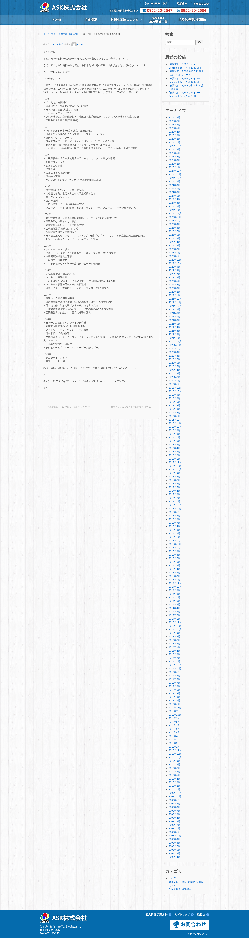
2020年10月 (175, 348)
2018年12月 (175, 419)
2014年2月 (174, 615)
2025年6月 (174, 149)
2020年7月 (174, 359)
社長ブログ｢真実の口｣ (69, 34)
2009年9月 (174, 803)
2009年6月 (174, 814)
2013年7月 (174, 640)
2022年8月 (174, 270)
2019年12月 (175, 384)
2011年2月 (174, 743)
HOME (57, 19)
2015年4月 (174, 569)
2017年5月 (174, 487)
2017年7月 (174, 480)
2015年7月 (174, 558)
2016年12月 (175, 505)
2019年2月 (174, 412)
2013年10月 (175, 629)
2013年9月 (174, 633)
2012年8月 (174, 679)
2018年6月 (174, 441)
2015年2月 (174, 576)
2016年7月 (174, 522)
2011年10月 (175, 714)
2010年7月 (174, 768)
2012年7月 (174, 682)
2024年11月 (175, 174)
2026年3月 (174, 135)
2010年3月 (174, 782)
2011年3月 (174, 739)
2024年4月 (174, 199)
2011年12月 (175, 707)
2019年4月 (174, 405)
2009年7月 (174, 810)
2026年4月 (174, 131)
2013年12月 (175, 622)
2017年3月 (174, 494)
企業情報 (91, 19)
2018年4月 (174, 448)
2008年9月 (174, 839)
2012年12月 (175, 665)
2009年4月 (174, 817)
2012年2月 (174, 700)
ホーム (46, 34)
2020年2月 (174, 377)
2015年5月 (174, 565)
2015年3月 (174, 572)
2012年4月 (174, 693)
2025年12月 (175, 146)
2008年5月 (174, 853)
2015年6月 (174, 561)
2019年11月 (175, 387)
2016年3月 (174, 530)
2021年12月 (175, 298)
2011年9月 (174, 718)
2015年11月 (175, 544)
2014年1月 (174, 618)
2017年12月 (175, 462)
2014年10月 (175, 586)
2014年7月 (174, 597)
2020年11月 (175, 345)
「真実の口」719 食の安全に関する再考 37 (68, 407)
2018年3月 (174, 451)
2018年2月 (174, 455)
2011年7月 (174, 725)
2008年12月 (175, 832)
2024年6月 (174, 192)
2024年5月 (174, 195)
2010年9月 (174, 761)
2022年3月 (174, 288)
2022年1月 (174, 295)
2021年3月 (174, 330)
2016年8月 (174, 519)
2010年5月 (174, 775)
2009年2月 (174, 825)
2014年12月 (175, 583)
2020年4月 (174, 370)
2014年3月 (174, 611)
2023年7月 (174, 231)
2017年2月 (174, 498)
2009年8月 (174, 807)
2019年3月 (174, 409)
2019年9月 (174, 394)
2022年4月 (174, 284)
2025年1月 (174, 167)
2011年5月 (174, 732)
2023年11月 (175, 217)
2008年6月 (174, 849)
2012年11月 (175, 668)
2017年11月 (175, 466)
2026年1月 (174, 142)
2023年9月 (174, 224)
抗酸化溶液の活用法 (192, 19)
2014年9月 (174, 590)
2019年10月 (175, 391)
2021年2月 (174, 334)
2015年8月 (174, 554)
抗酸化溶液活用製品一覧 (158, 19)
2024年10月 (175, 178)
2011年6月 (174, 729)
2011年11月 (175, 711)
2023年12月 (175, 213)
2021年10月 (175, 306)
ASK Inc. (81, 44)
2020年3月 (174, 373)
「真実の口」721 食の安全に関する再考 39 (130, 407)
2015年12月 (175, 540)
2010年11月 (175, 753)
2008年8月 (174, 842)
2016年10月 (175, 512)
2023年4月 (174, 242)
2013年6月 (174, 643)
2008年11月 (175, 835)
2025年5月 (174, 153)
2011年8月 (174, 721)
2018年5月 (174, 444)
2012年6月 (174, 686)
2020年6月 (174, 362)
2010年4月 (174, 778)
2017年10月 (175, 469)
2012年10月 (175, 672)
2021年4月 (174, 327)
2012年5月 (174, 689)
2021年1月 (174, 338)
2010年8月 (174, 764)
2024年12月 (175, 170)
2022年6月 (174, 277)
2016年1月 (174, 537)
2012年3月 (174, 697)
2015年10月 (175, 547)
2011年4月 (174, 736)
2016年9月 (174, 515)
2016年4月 (174, 526)
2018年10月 (175, 426)
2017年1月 (174, 501)
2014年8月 (174, 593)
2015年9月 (174, 551)
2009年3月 (174, 821)
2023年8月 (174, 227)
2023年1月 (174, 252)
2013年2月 (174, 657)
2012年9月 (174, 675)
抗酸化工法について (124, 19)
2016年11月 (175, 508)
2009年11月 (175, 796)
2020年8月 (174, 355)
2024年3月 (174, 202)
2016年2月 (174, 533)
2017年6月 (174, 483)
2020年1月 (174, 380)
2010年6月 (174, 771)
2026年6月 (174, 124)
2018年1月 (174, 458)
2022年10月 (175, 263)
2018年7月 (174, 437)
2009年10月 (175, 800)
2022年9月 (174, 266)
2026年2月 (174, 138)
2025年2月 (174, 163)
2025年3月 (174, 160)
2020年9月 (174, 352)
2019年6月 (174, 398)
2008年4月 (174, 857)
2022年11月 (175, 259)
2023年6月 (174, 234)
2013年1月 (174, 661)
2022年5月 (174, 281)
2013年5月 (174, 647)
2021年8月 (174, 313)
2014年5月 (174, 604)
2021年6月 (174, 320)
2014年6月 (174, 601)
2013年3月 (174, 654)
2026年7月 (174, 121)
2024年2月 (174, 206)
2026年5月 (174, 128)
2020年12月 (175, 341)
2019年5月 (174, 402)
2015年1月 (174, 579)
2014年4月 (174, 608)
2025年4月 (174, 156)
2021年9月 (174, 309)
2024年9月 (174, 181)
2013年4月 (174, 650)
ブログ (54, 34)
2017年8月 (174, 476)
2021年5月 (174, 323)
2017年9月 (174, 473)
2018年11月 (175, 423)
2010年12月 (175, 750)
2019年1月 (174, 416)
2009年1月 (174, 828)
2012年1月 (174, 704)
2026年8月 (174, 117)
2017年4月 (174, 490)
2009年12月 (175, 793)
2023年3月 (174, 245)
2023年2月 (174, 249)
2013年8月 (174, 636)
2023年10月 (175, 220)
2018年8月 (174, 434)
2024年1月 (174, 210)
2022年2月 (174, 291)
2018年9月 (174, 430)
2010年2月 (174, 785)
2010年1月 (174, 789)
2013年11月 (175, 625)
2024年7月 (174, 188)
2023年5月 (174, 238)
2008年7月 (174, 846)
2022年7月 (174, 274)
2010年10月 (175, 757)
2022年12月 (175, 256)
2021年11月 (175, 302)
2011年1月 (174, 746)
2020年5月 (174, 366)
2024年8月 (174, 185)
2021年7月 (174, 316)
